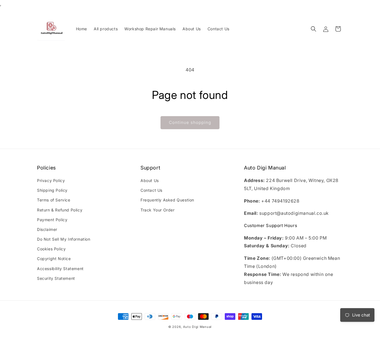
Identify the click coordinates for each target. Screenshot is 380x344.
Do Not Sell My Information (63, 239)
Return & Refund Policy (59, 210)
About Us (149, 180)
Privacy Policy (51, 180)
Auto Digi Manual (197, 327)
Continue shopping (190, 122)
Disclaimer (47, 229)
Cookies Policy (51, 249)
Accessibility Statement (60, 268)
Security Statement (56, 278)
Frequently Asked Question (167, 200)
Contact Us (151, 190)
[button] (313, 29)
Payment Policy (52, 219)
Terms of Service (53, 200)
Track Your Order (157, 210)
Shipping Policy (52, 190)
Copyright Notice (54, 258)
